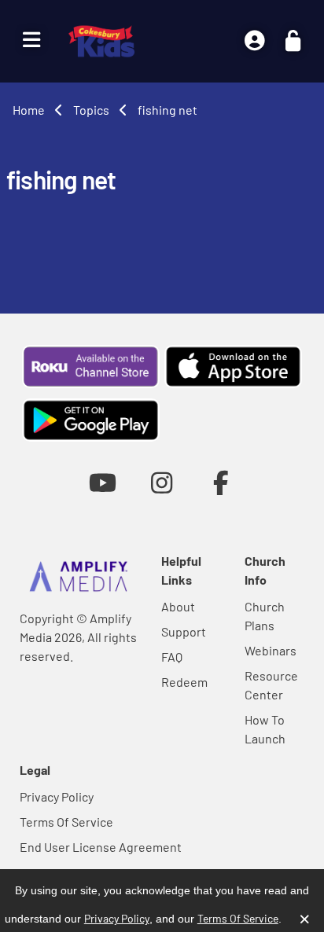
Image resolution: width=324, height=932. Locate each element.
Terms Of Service (66, 821)
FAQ (171, 656)
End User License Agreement (101, 846)
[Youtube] (102, 482)
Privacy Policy (57, 796)
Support (183, 631)
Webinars (270, 650)
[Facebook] (221, 482)
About (178, 606)
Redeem (184, 681)
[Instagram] (161, 482)
